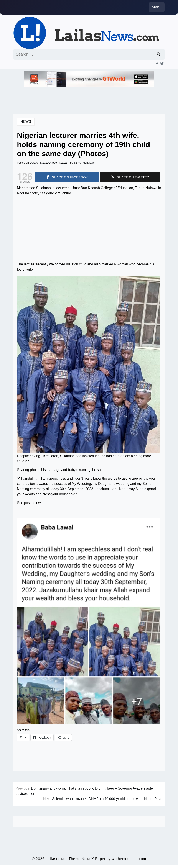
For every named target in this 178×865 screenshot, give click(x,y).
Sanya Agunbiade (84, 162)
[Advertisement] (89, 229)
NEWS (25, 121)
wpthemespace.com (129, 859)
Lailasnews (55, 859)
